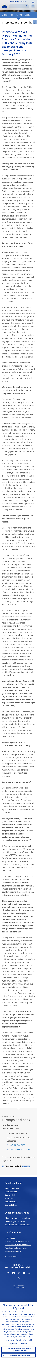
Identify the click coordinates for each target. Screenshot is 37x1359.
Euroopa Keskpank (12, 1188)
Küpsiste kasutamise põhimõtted (18, 1245)
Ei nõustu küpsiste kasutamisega (20, 1355)
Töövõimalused (11, 1192)
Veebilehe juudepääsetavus (16, 1248)
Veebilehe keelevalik (13, 1251)
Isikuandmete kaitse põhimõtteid (20, 1340)
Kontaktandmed (11, 1202)
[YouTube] (24, 1273)
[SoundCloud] (29, 1273)
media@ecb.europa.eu (20, 1150)
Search (26, 6)
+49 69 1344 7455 (17, 1145)
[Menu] (33, 6)
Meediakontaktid (13, 1166)
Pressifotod (9, 1198)
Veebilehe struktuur (12, 1256)
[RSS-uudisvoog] (19, 1278)
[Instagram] (19, 1273)
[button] (33, 2)
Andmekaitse (10, 1238)
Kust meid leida (11, 1205)
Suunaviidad (10, 1195)
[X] (8, 1273)
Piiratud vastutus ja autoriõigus (17, 1218)
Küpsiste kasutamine (19, 1343)
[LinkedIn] (13, 1273)
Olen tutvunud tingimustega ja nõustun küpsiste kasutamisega (20, 1349)
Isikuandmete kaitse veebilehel (17, 1241)
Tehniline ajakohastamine (15, 1221)
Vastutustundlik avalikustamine (17, 1225)
